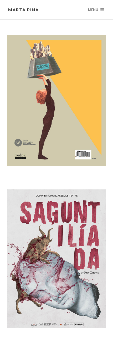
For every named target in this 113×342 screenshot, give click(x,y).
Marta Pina (23, 9)
